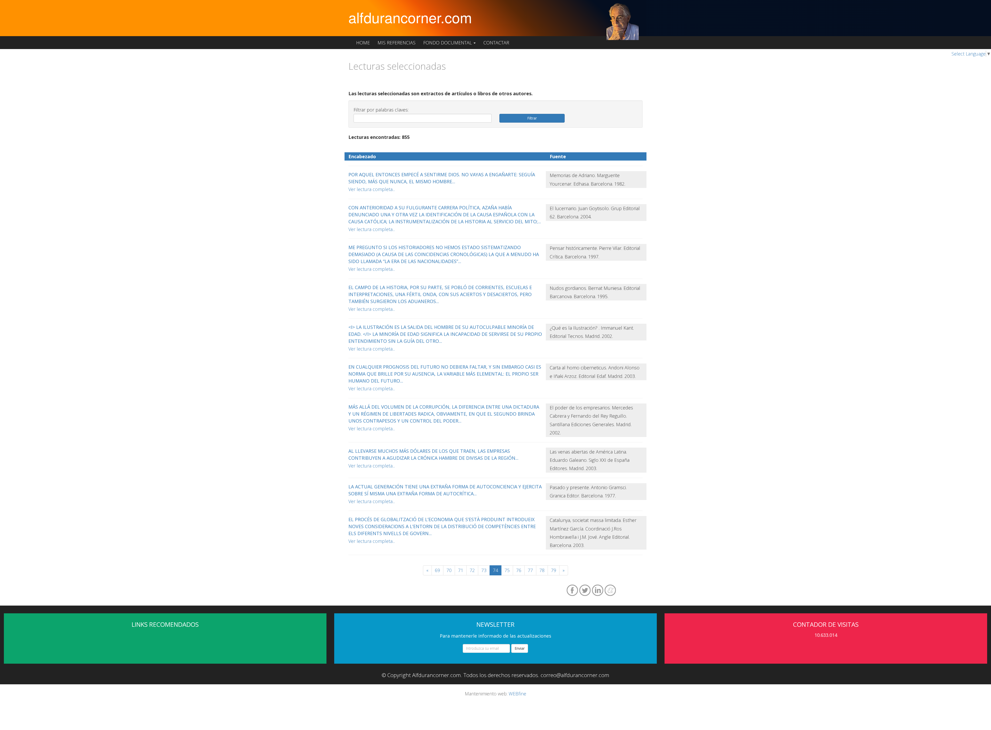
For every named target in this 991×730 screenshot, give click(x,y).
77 (530, 570)
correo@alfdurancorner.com (575, 675)
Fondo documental (448, 42)
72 (472, 570)
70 (449, 570)
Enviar (520, 648)
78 (542, 570)
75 (507, 570)
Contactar (496, 42)
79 (553, 570)
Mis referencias (396, 42)
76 (518, 570)
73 (483, 570)
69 (437, 570)
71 (460, 570)
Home (363, 42)
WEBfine (517, 694)
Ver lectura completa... (371, 189)
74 (495, 570)
